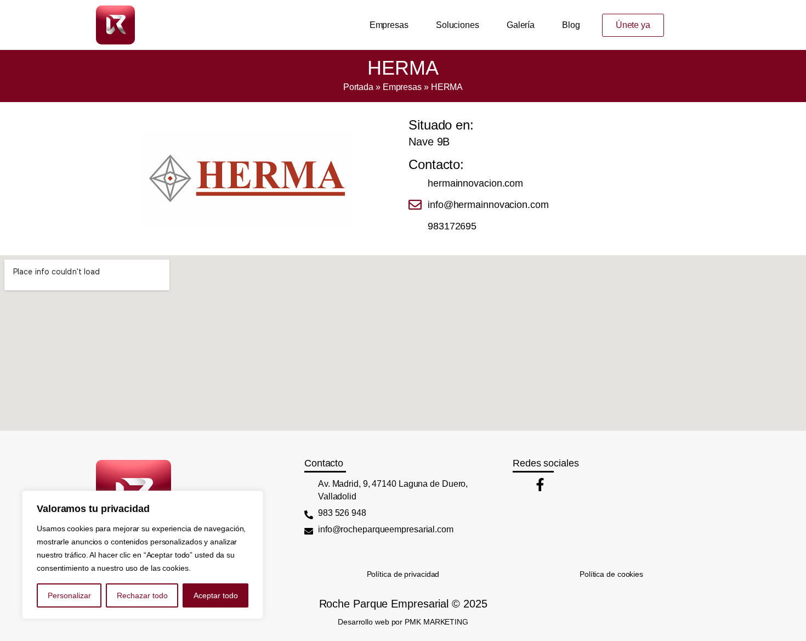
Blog (571, 25)
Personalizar (69, 595)
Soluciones (457, 25)
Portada (358, 87)
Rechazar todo (142, 595)
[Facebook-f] (540, 484)
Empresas (389, 25)
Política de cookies (611, 574)
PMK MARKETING (436, 621)
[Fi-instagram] (519, 484)
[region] (142, 555)
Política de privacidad (403, 574)
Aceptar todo (216, 595)
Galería (521, 25)
